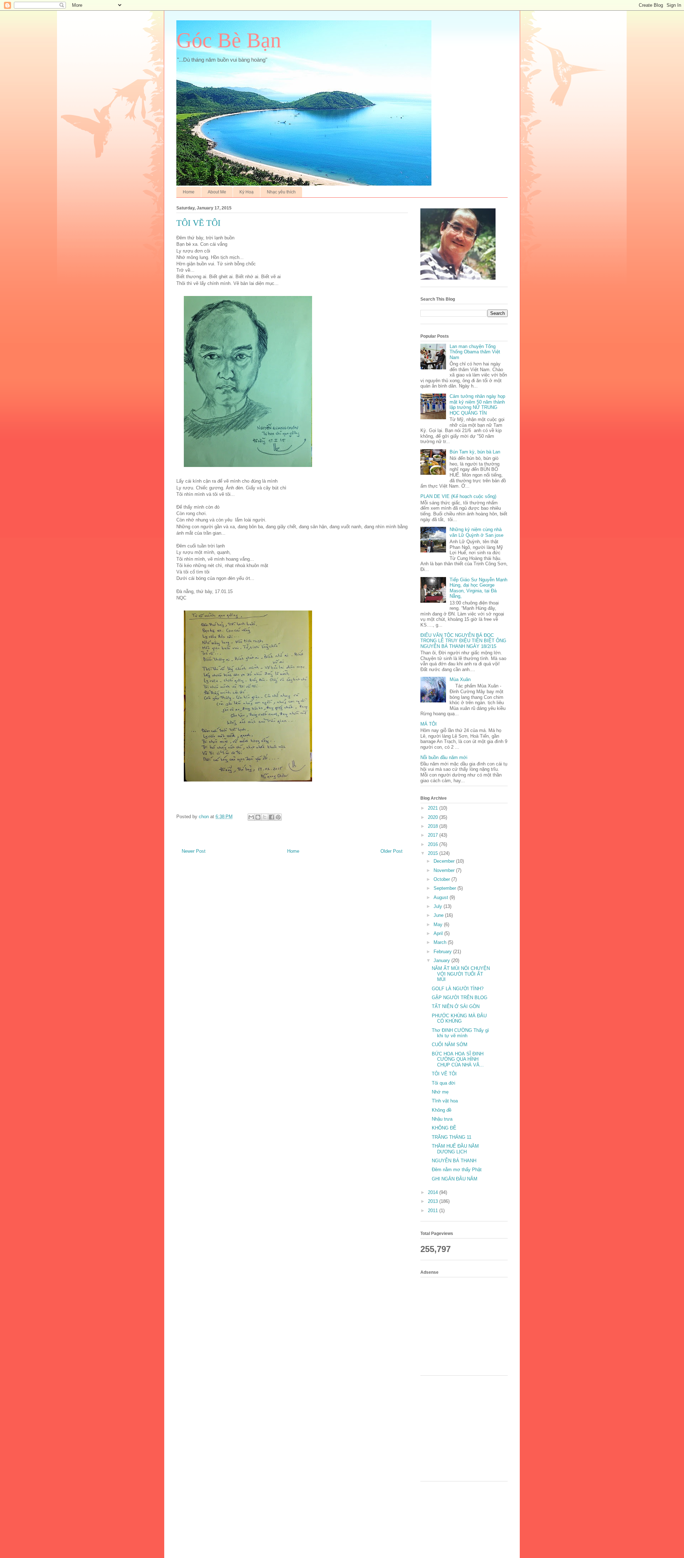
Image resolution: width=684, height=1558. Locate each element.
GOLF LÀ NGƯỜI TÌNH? (457, 988)
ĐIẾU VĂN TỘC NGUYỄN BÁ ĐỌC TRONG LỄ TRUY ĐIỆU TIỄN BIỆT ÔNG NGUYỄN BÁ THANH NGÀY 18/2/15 (463, 641)
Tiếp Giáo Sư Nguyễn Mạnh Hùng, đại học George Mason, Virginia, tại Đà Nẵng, (478, 588)
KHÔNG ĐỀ (444, 1128)
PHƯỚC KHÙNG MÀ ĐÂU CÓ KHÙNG (459, 1018)
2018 (433, 826)
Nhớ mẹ (440, 1092)
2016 (433, 844)
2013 (433, 1201)
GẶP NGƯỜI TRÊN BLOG (459, 997)
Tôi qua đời (443, 1083)
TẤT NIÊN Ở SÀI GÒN (456, 1006)
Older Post (391, 851)
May (439, 924)
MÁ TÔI (428, 724)
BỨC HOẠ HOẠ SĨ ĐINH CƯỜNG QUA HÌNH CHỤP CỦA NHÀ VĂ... (458, 1059)
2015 (433, 853)
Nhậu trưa (442, 1119)
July (439, 906)
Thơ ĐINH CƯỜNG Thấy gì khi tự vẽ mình (460, 1033)
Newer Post (194, 851)
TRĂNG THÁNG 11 (451, 1137)
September (445, 888)
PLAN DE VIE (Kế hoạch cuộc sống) (458, 496)
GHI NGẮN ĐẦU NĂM (454, 1179)
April (439, 933)
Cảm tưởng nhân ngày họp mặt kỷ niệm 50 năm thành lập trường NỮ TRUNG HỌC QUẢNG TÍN (477, 405)
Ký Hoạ (246, 191)
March (441, 942)
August (442, 897)
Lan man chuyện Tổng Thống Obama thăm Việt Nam (475, 352)
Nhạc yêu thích (281, 191)
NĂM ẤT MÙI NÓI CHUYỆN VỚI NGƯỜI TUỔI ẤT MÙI (461, 974)
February (443, 951)
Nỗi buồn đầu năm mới (443, 757)
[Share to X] (264, 817)
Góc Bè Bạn (228, 40)
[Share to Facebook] (271, 817)
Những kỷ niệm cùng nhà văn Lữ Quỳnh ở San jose (476, 532)
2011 (433, 1210)
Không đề (441, 1110)
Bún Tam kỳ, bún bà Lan (475, 452)
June (439, 915)
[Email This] (251, 817)
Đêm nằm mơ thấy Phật (457, 1169)
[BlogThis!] (257, 817)
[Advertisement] (466, 1325)
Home (189, 191)
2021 (433, 808)
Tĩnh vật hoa (445, 1100)
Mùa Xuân (460, 679)
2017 (433, 835)
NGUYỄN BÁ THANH (454, 1160)
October (442, 879)
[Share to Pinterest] (278, 817)
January (442, 960)
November (445, 870)
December (445, 861)
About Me (217, 191)
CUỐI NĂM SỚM (449, 1044)
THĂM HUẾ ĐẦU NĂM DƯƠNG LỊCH (455, 1148)
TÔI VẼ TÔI (444, 1073)
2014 (433, 1192)
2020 (433, 817)
